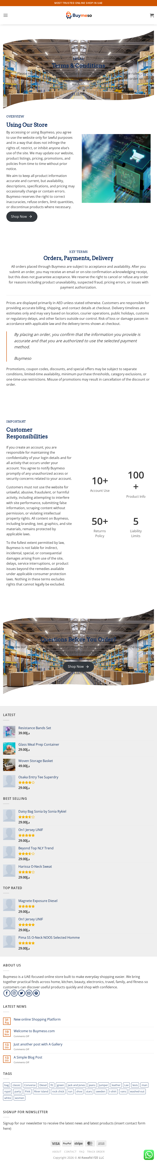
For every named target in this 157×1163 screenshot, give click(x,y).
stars (89, 1091)
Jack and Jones (76, 1085)
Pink (27, 1091)
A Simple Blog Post (28, 1057)
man (144, 1085)
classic (16, 1085)
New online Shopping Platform (37, 1019)
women (19, 1098)
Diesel (43, 1085)
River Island (41, 1091)
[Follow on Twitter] (21, 993)
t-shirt (113, 1091)
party (18, 1091)
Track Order (96, 1151)
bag (6, 1085)
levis (135, 1085)
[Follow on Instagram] (14, 993)
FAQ (81, 1151)
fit (51, 1085)
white (7, 1098)
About (56, 1151)
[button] (5, 15)
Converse (30, 1085)
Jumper (103, 1085)
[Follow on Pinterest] (36, 993)
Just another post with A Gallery (38, 1044)
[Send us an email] (29, 993)
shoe (79, 1091)
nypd (7, 1091)
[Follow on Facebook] (6, 993)
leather (116, 1085)
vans (123, 1091)
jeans (92, 1085)
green (60, 1085)
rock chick (58, 1091)
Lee (126, 1085)
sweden (100, 1091)
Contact (70, 1151)
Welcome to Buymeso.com (34, 1031)
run (70, 1091)
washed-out (137, 1091)
